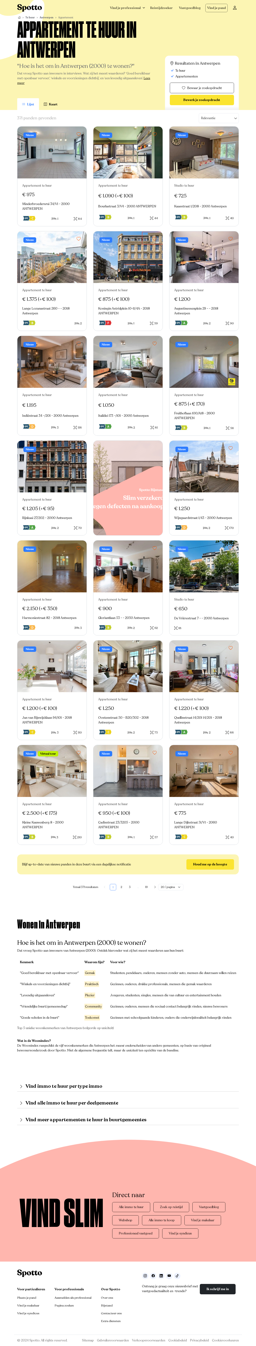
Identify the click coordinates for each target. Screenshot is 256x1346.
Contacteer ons (111, 1313)
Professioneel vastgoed (135, 1233)
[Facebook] (153, 1276)
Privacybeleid (199, 1340)
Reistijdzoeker (161, 8)
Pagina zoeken (64, 1305)
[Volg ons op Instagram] (145, 1276)
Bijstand (107, 1305)
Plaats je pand (26, 1298)
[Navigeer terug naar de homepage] (29, 8)
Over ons (107, 1298)
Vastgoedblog (190, 8)
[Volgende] (155, 887)
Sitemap (88, 1340)
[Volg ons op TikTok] (177, 1276)
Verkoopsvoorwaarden (148, 1340)
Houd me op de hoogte (210, 864)
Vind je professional (125, 8)
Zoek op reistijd (171, 1207)
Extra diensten (111, 1321)
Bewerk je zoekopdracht (201, 100)
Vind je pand (216, 8)
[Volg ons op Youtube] (169, 1276)
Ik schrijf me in (218, 1289)
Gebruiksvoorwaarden (113, 1340)
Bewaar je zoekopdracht (204, 88)
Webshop (125, 1220)
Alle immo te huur (131, 1207)
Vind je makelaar (202, 1220)
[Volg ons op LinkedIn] (161, 1276)
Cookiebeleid (177, 1340)
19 (146, 887)
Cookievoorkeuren (225, 1340)
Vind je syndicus (180, 1233)
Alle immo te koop (162, 1220)
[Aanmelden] (235, 8)
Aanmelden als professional (73, 1298)
